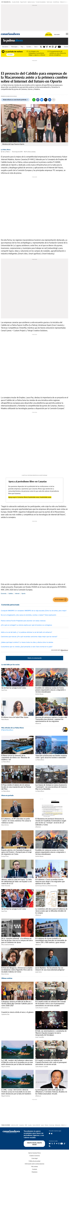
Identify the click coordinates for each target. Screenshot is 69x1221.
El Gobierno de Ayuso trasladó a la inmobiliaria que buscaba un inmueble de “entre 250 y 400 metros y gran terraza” (51, 940)
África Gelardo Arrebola (7, 944)
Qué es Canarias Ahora (34, 1153)
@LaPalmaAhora (8, 730)
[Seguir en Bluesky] (49, 1143)
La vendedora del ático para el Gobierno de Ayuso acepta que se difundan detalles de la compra (51, 911)
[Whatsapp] (33, 99)
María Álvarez (5, 719)
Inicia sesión (57, 34)
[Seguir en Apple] (51, 1133)
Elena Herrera (5, 825)
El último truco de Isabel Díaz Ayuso (14, 717)
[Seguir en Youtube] (61, 1143)
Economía (3, 593)
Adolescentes (57, 1125)
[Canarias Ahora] (11, 1131)
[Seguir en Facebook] (54, 1143)
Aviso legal (34, 1158)
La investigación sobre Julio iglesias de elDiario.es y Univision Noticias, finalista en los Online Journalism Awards (51, 1092)
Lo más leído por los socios (10, 664)
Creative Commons (34, 1155)
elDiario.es (38, 723)
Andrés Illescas (39, 694)
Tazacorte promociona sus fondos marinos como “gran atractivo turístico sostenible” (51, 756)
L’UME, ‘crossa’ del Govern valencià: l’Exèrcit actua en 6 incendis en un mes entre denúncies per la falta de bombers (16, 1092)
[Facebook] (47, 46)
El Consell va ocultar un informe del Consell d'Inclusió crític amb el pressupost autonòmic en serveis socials (51, 1062)
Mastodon (34, 1172)
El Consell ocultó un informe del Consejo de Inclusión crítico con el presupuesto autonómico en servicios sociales (50, 1003)
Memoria (46, 1125)
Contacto (34, 1169)
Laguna (42, 1125)
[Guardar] (53, 99)
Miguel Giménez (5, 1066)
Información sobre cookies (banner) (34, 1164)
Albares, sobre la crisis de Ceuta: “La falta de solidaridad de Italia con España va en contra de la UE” (16, 881)
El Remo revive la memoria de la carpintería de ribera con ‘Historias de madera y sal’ (15, 757)
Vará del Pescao (56, 2)
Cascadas (30, 1125)
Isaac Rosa (4, 690)
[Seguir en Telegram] (56, 1143)
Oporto (23, 593)
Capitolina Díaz (5, 1014)
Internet (17, 593)
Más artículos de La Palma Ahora (12, 728)
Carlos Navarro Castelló (41, 1007)
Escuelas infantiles (15, 2)
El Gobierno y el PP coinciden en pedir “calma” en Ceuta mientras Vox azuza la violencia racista (16, 821)
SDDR (26, 1125)
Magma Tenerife (23, 2)
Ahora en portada (7, 795)
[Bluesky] (44, 46)
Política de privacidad (34, 1161)
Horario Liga (51, 1125)
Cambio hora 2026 (14, 1125)
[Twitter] (41, 46)
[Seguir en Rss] (49, 1146)
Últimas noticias (6, 978)
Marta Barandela (52, 885)
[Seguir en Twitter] (52, 1143)
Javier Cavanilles (39, 1037)
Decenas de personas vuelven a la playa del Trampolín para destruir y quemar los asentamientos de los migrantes (51, 719)
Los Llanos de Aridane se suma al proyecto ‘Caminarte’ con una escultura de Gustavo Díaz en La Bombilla (51, 787)
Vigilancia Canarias (31, 2)
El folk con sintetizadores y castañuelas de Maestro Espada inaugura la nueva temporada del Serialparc (51, 1033)
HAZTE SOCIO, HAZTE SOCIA (34, 1144)
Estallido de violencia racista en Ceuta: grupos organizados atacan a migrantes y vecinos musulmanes (50, 690)
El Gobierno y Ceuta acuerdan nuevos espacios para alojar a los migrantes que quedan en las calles (50, 881)
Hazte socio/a (49, 34)
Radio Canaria (49, 2)
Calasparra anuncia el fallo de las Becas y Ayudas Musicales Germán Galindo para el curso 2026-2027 (17, 1003)
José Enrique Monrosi (41, 885)
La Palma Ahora (6, 149)
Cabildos (10, 593)
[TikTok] (56, 46)
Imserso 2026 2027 (36, 1125)
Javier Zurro (38, 972)
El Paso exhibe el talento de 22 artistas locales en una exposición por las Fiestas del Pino (16, 787)
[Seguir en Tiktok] (64, 1143)
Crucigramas (21, 1125)
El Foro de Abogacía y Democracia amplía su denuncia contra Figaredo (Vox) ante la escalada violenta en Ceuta (16, 970)
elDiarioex (38, 827)
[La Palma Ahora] (13, 41)
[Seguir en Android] (49, 1133)
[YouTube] (59, 46)
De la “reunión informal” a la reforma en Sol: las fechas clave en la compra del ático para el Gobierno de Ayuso (17, 940)
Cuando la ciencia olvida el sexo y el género (17, 1012)
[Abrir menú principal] (67, 34)
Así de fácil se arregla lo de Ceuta (13, 688)
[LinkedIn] (49, 99)
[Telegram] (49, 46)
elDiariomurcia (5, 1007)
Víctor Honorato (5, 885)
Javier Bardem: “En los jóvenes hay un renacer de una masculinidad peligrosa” (50, 969)
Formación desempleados (41, 2)
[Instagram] (52, 46)
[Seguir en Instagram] (59, 1143)
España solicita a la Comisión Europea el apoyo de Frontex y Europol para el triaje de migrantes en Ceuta (16, 852)
